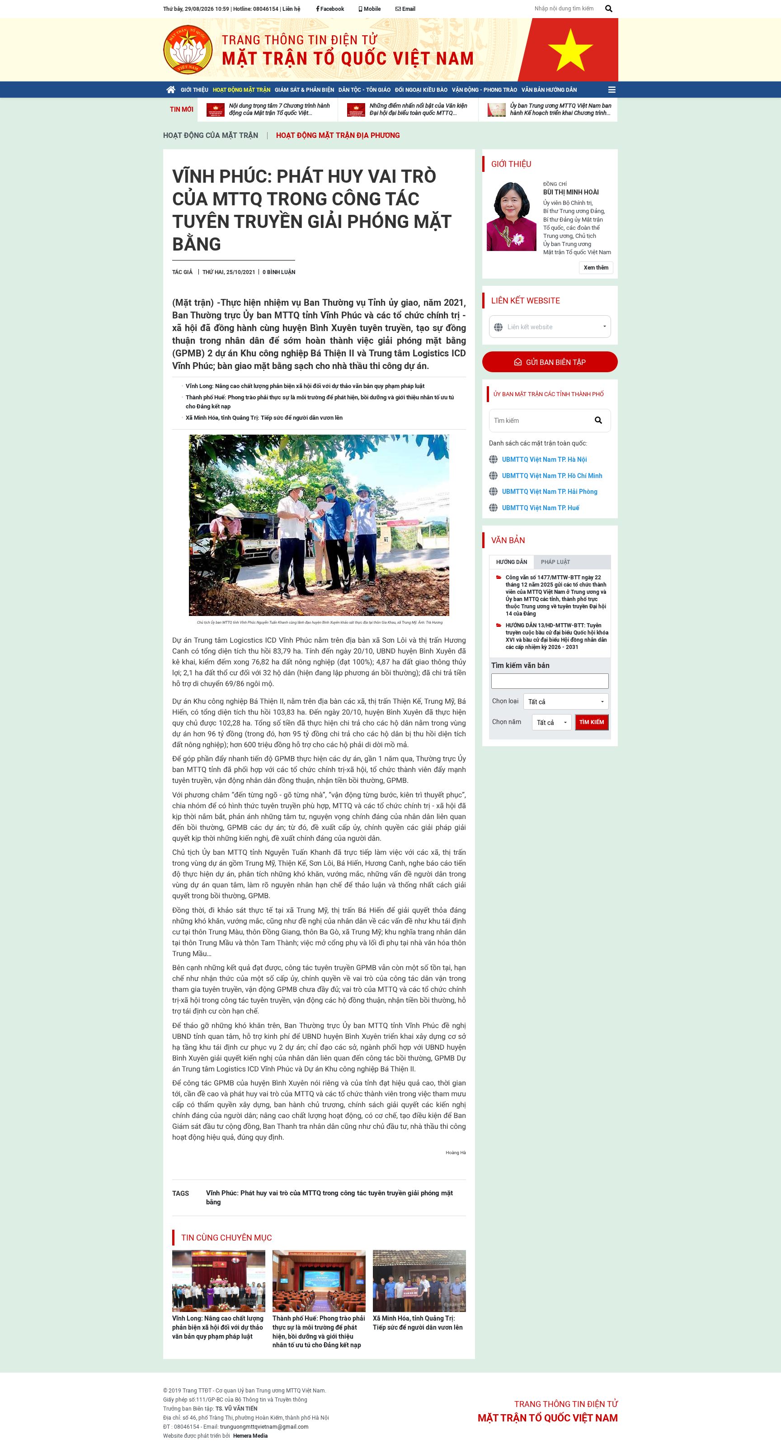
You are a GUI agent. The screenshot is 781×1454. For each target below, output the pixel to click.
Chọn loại (505, 701)
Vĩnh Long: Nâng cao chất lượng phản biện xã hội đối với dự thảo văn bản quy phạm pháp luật (217, 1327)
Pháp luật (555, 562)
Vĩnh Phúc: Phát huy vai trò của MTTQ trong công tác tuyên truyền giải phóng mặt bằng (329, 1197)
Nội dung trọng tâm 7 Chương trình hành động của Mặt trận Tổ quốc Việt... (279, 109)
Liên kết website (525, 300)
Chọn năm (506, 721)
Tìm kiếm (591, 722)
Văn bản (508, 540)
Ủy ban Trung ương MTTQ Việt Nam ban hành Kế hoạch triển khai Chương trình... (561, 109)
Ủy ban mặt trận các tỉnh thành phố (549, 394)
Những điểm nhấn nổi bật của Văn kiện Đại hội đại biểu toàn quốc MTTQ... (418, 109)
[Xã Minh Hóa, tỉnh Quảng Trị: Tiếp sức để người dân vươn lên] (419, 1280)
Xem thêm (596, 268)
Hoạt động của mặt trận (210, 135)
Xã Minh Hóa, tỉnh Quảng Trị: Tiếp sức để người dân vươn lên (418, 1323)
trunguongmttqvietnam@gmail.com (264, 1427)
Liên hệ (291, 9)
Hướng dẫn (511, 562)
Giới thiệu (511, 164)
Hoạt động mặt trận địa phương (338, 135)
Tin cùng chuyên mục (226, 1237)
